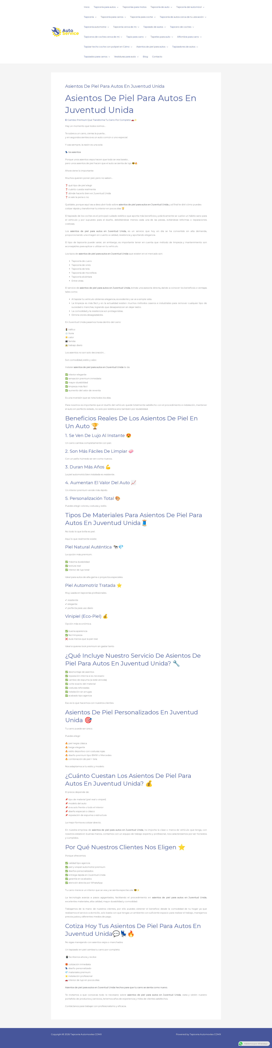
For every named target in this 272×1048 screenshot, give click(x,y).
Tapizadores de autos (183, 46)
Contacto (157, 56)
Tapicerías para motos (134, 7)
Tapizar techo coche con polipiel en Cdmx (106, 46)
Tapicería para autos (105, 7)
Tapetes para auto (160, 36)
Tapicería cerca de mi (124, 27)
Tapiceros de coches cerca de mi (101, 36)
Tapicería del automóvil (189, 7)
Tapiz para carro (135, 36)
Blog (145, 56)
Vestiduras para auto (125, 56)
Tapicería (89, 17)
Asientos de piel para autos (150, 46)
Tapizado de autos (153, 27)
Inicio (87, 7)
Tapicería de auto (160, 7)
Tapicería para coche (141, 17)
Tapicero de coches (180, 27)
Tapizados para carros (95, 56)
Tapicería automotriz (95, 27)
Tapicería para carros (112, 17)
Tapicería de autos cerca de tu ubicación (182, 17)
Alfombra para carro (188, 36)
